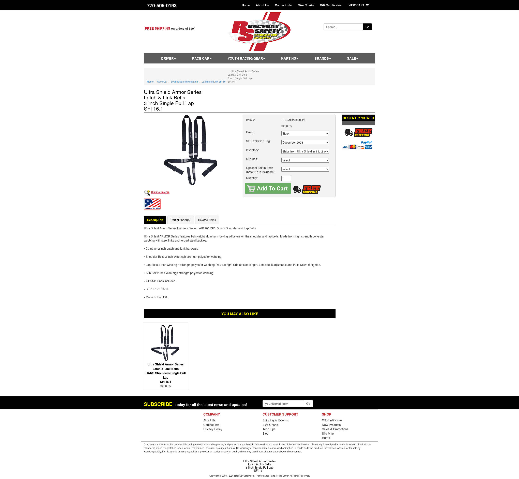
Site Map (328, 433)
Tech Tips (269, 429)
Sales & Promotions (335, 429)
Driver (167, 58)
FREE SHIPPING (157, 28)
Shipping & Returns (275, 420)
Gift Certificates (331, 5)
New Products (331, 424)
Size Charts (306, 5)
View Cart (357, 5)
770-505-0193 (162, 5)
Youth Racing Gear (245, 58)
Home (246, 5)
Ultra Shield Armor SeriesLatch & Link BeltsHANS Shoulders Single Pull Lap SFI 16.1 (166, 373)
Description (155, 220)
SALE (351, 58)
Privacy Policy (212, 429)
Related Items (207, 220)
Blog (265, 433)
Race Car (200, 58)
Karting (288, 58)
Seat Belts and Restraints (184, 81)
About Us (262, 5)
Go (367, 27)
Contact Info (283, 5)
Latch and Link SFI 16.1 (215, 81)
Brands (321, 58)
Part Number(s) (181, 220)
